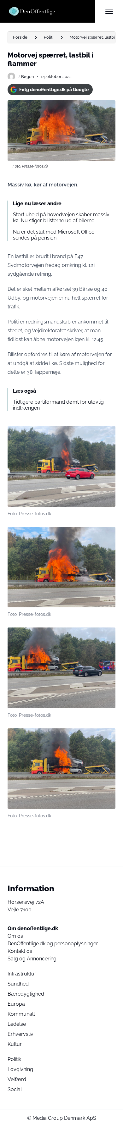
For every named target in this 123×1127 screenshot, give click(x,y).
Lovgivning (20, 1069)
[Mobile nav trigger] (109, 11)
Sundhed (18, 984)
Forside (20, 37)
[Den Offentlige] (51, 11)
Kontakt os (20, 951)
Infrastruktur (22, 974)
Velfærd (17, 1079)
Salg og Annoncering (32, 959)
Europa (16, 1004)
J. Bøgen (26, 76)
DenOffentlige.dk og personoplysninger (53, 944)
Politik (14, 1059)
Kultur (15, 1044)
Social (15, 1089)
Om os (15, 936)
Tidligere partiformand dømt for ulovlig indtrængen (58, 405)
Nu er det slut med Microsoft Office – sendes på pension (55, 235)
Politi (48, 37)
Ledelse (17, 1024)
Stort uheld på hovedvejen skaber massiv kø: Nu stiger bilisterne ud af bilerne (61, 218)
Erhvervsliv (20, 1034)
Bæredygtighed (26, 994)
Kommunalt (21, 1014)
